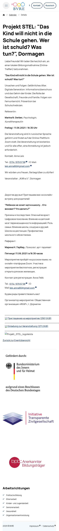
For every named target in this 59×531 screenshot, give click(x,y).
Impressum (34, 526)
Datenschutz (48, 526)
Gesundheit (11, 511)
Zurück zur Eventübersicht (16, 340)
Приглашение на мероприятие (29, 318)
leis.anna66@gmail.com (17, 166)
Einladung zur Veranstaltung (28, 326)
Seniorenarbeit (12, 507)
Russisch (50, 5)
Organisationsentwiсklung (17, 515)
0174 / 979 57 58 (17, 162)
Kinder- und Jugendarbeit (17, 503)
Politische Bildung (14, 495)
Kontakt (36, 5)
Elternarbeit (11, 499)
